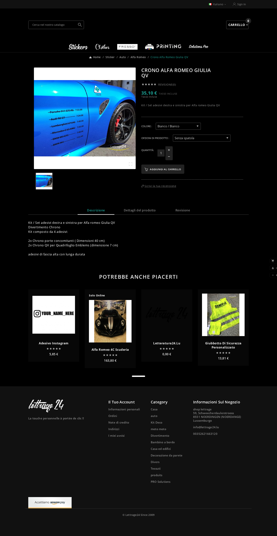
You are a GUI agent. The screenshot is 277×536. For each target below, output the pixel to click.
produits (156, 475)
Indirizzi (113, 429)
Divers (155, 462)
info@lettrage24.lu (206, 427)
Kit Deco (156, 422)
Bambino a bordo (163, 442)
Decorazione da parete (166, 455)
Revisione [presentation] (182, 210)
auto (154, 416)
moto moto (158, 429)
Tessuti (156, 468)
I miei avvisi (116, 435)
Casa (154, 409)
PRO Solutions (161, 482)
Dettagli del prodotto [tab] (140, 210)
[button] (138, 376)
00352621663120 (205, 434)
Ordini (112, 416)
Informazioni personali (124, 409)
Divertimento (160, 435)
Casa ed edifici (161, 449)
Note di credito (118, 422)
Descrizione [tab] (96, 210)
